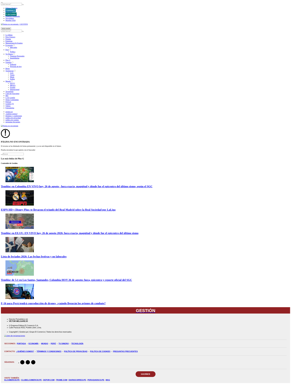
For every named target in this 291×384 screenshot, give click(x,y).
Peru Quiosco (10, 37)
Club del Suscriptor (12, 94)
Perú (7, 50)
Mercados (13, 47)
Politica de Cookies (100, 351)
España (12, 87)
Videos (7, 106)
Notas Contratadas (12, 100)
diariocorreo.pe (77, 380)
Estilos (12, 79)
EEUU (12, 83)
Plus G (7, 60)
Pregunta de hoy (16, 67)
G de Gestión (11, 14)
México (12, 85)
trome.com (61, 380)
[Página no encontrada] (9, 126)
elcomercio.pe (12, 380)
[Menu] (2, 2)
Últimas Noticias (11, 8)
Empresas (8, 12)
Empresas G (10, 10)
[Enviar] (23, 4)
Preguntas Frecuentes (125, 351)
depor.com (48, 380)
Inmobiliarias (14, 58)
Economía (9, 45)
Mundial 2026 (10, 20)
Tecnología (9, 92)
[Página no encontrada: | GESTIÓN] (14, 24)
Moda (12, 77)
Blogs (7, 69)
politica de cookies (12, 120)
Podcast (8, 102)
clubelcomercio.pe (31, 380)
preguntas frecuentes (12, 122)
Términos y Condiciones (49, 351)
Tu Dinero (9, 54)
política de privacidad (13, 118)
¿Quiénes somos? (25, 351)
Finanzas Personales (12, 16)
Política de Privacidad (75, 351)
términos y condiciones (13, 116)
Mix (6, 96)
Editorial (13, 64)
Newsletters (9, 18)
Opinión (8, 62)
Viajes (12, 75)
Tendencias (9, 71)
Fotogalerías (9, 108)
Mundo (8, 81)
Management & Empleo (14, 43)
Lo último (9, 35)
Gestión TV (9, 104)
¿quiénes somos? (11, 114)
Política (12, 52)
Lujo (11, 73)
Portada (8, 39)
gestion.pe (9, 112)
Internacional (14, 89)
